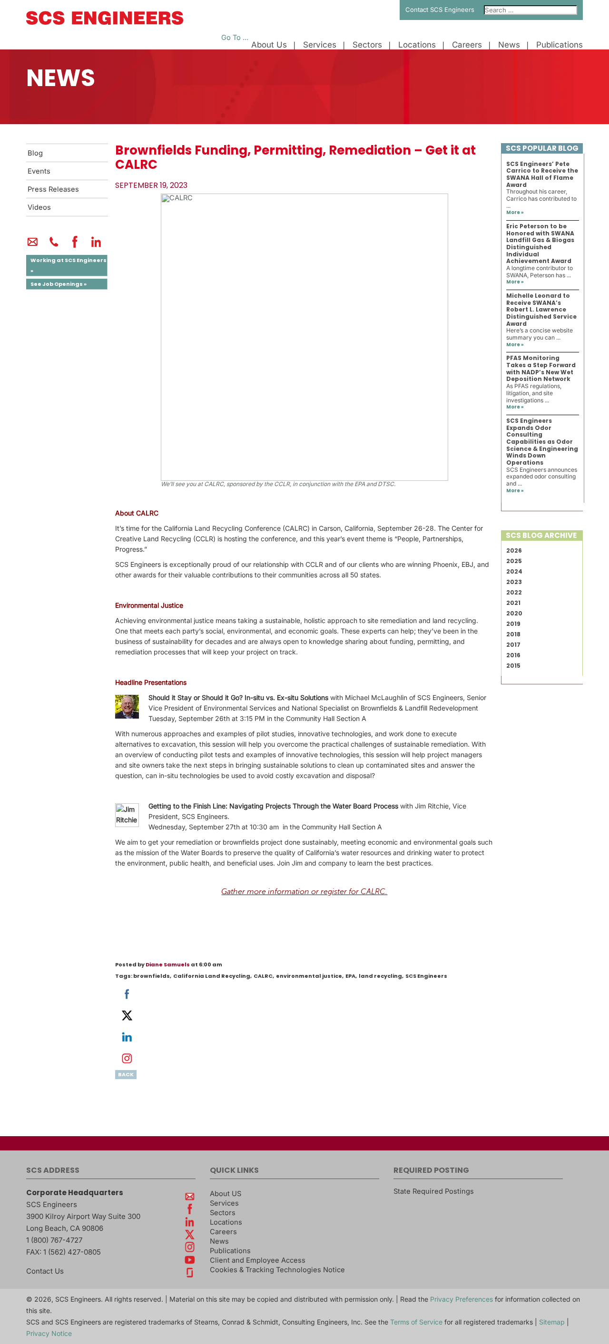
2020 (514, 613)
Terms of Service (416, 1322)
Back (126, 1074)
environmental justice (309, 976)
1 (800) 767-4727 (54, 1240)
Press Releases (53, 189)
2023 (514, 582)
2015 (513, 666)
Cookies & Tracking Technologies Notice (277, 1270)
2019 (513, 624)
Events (39, 171)
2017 (513, 645)
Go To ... (234, 37)
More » (515, 212)
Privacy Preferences (461, 1299)
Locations (417, 45)
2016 (513, 655)
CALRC (263, 976)
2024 (514, 571)
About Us (269, 45)
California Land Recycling (211, 976)
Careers (467, 45)
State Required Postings (433, 1191)
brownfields (151, 976)
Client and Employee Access (257, 1260)
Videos (39, 207)
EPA (350, 976)
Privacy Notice (49, 1333)
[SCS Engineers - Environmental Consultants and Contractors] (104, 22)
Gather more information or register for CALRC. (304, 891)
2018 (513, 634)
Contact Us (45, 1271)
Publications (559, 45)
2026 (514, 550)
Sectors (367, 45)
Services (319, 45)
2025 (514, 561)
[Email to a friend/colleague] (32, 246)
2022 (514, 592)
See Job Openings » (58, 284)
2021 (513, 603)
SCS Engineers (426, 976)
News (509, 45)
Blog (35, 153)
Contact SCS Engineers (439, 9)
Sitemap (552, 1322)
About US (225, 1193)
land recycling (380, 976)
